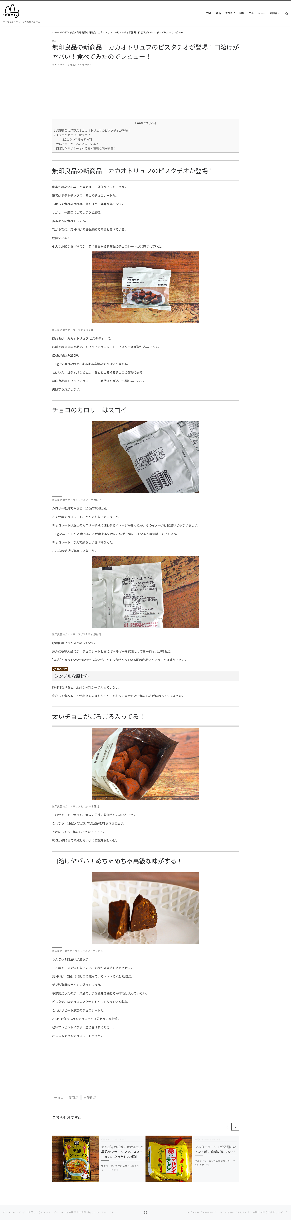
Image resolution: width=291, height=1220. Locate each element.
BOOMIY (59, 65)
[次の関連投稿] (235, 1127)
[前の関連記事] (227, 1127)
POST (64, 32)
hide (152, 123)
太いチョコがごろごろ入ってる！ (76, 144)
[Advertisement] (145, 95)
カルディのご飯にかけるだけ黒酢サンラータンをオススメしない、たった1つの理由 (122, 1151)
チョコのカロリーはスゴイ (72, 135)
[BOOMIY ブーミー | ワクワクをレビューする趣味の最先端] (11, 10)
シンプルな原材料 (77, 139)
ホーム (55, 32)
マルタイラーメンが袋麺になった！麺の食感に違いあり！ (215, 1149)
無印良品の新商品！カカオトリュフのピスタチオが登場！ (92, 130)
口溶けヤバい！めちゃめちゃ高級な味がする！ (85, 148)
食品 (72, 32)
